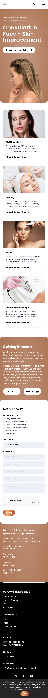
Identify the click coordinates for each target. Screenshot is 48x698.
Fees (5, 603)
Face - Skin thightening (16, 424)
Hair (5, 630)
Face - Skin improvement (17, 427)
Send (9, 512)
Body (6, 619)
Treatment (8, 439)
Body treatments (13, 419)
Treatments (9, 596)
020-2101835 (9, 656)
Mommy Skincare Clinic (16, 591)
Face (5, 622)
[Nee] (45, 688)
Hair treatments (13, 430)
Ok (24, 694)
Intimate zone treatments (17, 422)
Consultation (11, 433)
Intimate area (10, 626)
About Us (8, 607)
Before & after (11, 600)
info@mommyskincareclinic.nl (19, 668)
